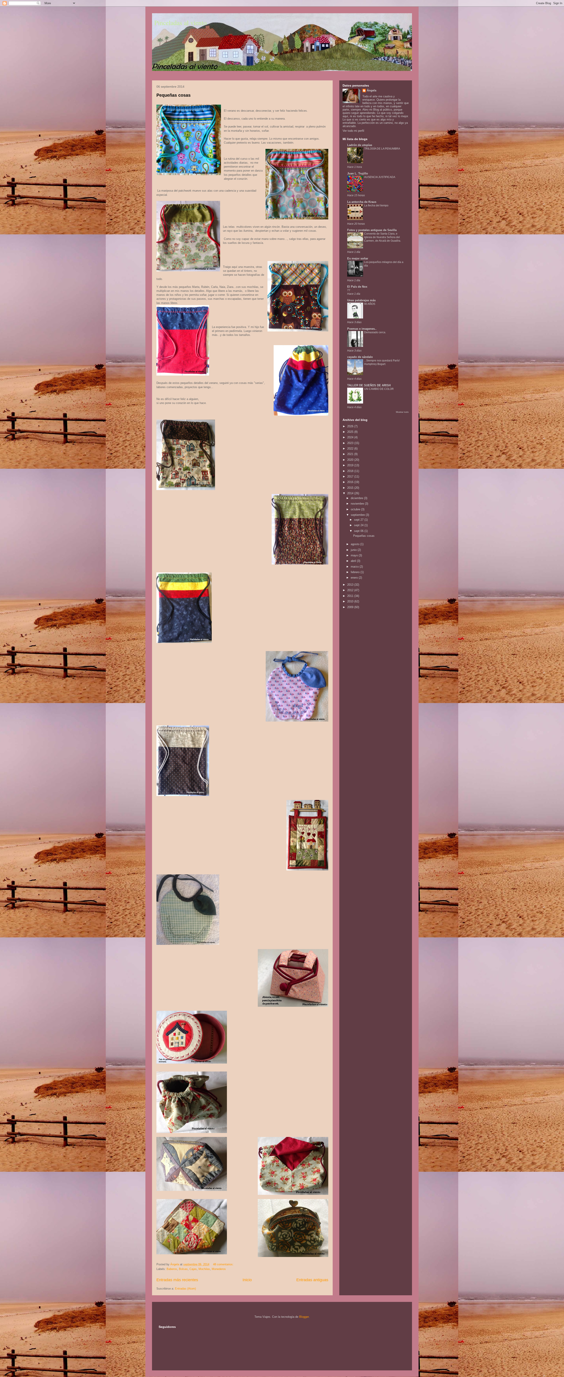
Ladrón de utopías (359, 145)
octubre (356, 509)
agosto (355, 544)
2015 (350, 487)
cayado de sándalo (360, 357)
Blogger (304, 1316)
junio (354, 550)
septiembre (358, 514)
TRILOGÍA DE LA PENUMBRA (382, 148)
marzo (355, 566)
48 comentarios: (223, 1264)
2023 (350, 443)
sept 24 (359, 525)
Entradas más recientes (177, 1280)
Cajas (193, 1269)
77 (348, 290)
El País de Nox (357, 286)
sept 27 (359, 519)
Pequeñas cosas (173, 95)
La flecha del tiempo (376, 205)
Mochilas (204, 1269)
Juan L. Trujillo (357, 173)
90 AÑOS (369, 303)
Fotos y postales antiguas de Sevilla (372, 230)
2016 (350, 482)
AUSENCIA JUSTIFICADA (379, 177)
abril (354, 561)
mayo (355, 555)
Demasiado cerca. (375, 332)
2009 (350, 607)
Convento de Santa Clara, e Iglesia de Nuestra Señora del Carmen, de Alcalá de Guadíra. (382, 237)
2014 (350, 493)
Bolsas (183, 1269)
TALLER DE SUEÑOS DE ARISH (369, 385)
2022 (350, 448)
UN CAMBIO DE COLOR (379, 389)
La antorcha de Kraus (361, 202)
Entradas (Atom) (185, 1288)
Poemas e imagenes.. (362, 328)
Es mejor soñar (357, 258)
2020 (350, 459)
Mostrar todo (402, 412)
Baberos (172, 1269)
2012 (350, 590)
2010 (350, 601)
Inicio (247, 1280)
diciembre (357, 498)
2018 (350, 471)
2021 (350, 454)
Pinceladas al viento (180, 22)
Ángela (371, 90)
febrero (355, 572)
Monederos (219, 1269)
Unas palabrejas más (361, 300)
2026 (350, 426)
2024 (350, 437)
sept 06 (359, 531)
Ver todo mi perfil (353, 130)
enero (355, 577)
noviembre (358, 503)
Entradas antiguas (312, 1280)
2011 (350, 596)
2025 (350, 431)
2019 (350, 465)
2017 (350, 476)
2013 (350, 584)
